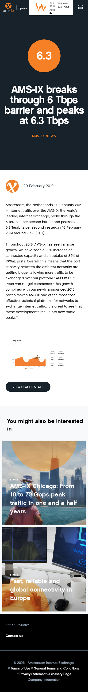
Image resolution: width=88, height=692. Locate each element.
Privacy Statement (32, 674)
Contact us (14, 636)
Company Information (44, 679)
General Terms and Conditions (56, 668)
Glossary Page (60, 674)
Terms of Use (20, 668)
